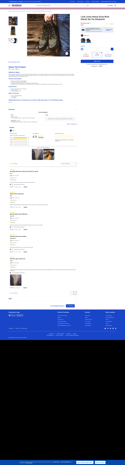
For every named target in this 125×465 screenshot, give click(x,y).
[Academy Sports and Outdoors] (17, 5)
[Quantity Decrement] (82, 49)
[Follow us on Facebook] (105, 328)
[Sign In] (108, 5)
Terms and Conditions (65, 461)
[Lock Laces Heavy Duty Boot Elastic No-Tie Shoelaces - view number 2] (13, 30)
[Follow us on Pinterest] (115, 328)
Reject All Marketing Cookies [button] (85, 462)
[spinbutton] (97, 49)
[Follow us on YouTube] (110, 328)
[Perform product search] (87, 5)
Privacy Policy (56, 461)
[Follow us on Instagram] (113, 328)
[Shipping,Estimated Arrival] (97, 55)
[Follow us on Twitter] (108, 328)
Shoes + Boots (15, 11)
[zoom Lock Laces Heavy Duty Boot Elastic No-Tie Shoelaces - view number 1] (48, 35)
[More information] (90, 23)
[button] (109, 30)
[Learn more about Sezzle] (94, 66)
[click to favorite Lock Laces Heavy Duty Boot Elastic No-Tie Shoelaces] (66, 53)
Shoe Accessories (22, 11)
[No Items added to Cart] (115, 5)
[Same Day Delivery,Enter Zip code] (108, 55)
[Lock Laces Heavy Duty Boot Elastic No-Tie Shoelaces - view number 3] (13, 40)
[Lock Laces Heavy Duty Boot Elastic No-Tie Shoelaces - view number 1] (13, 21)
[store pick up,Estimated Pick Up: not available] (86, 55)
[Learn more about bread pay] (100, 66)
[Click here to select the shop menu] (9, 5)
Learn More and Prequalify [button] (109, 30)
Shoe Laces (29, 11)
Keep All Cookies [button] (100, 462)
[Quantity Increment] (112, 49)
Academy (10, 11)
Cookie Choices (29, 462)
